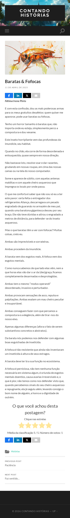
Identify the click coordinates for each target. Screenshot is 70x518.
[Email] (36, 95)
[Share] (9, 95)
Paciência (13, 463)
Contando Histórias (35, 13)
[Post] (27, 95)
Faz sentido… (12, 477)
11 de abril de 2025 (16, 87)
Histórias (15, 451)
